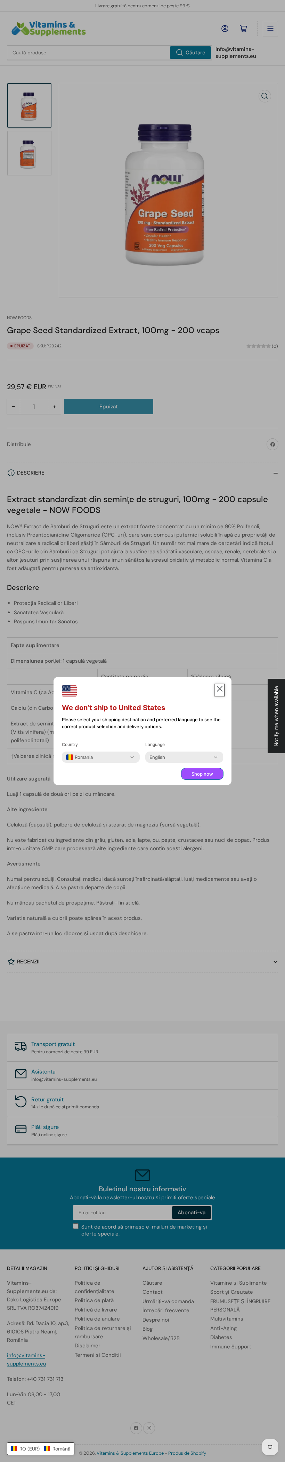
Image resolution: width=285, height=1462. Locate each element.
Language (155, 744)
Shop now (202, 774)
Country (70, 744)
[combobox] (79, 757)
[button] (40, 1449)
